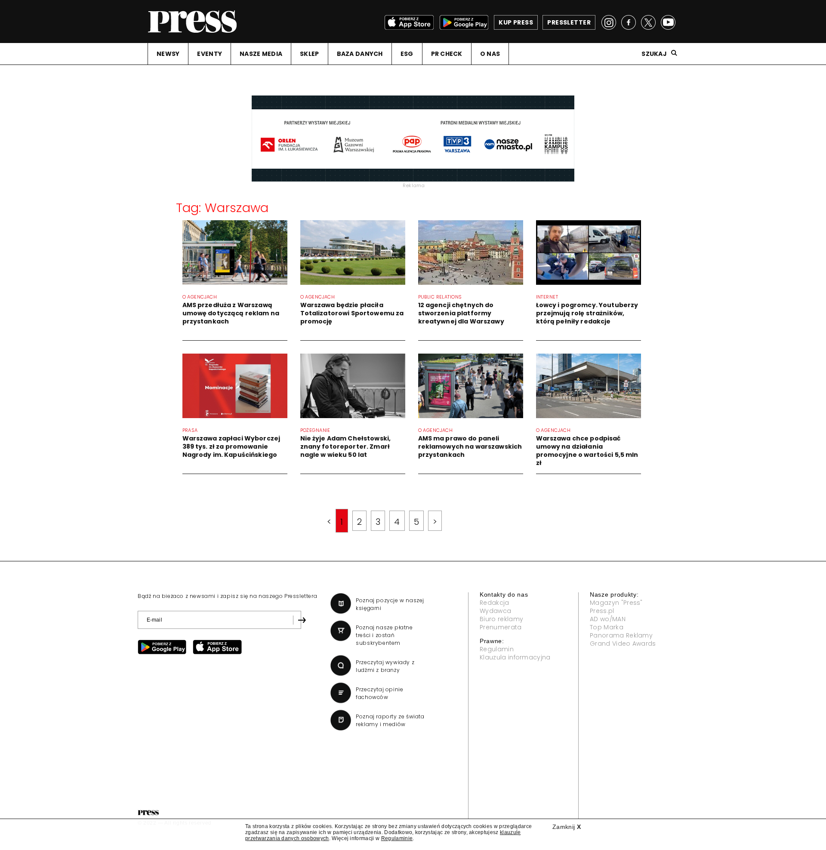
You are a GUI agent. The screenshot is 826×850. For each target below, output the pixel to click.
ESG (407, 53)
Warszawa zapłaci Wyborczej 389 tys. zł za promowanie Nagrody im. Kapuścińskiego (231, 446)
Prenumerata (501, 627)
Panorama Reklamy (621, 635)
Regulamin (497, 649)
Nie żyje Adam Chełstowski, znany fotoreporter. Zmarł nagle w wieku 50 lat (345, 446)
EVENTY (209, 53)
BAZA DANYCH (360, 53)
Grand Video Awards (623, 643)
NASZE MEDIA (261, 53)
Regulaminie (397, 838)
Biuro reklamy (501, 619)
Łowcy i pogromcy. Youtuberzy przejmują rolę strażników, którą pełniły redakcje (587, 313)
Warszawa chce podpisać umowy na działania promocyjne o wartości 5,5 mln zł (587, 450)
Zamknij (566, 826)
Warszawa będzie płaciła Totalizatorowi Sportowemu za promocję (352, 313)
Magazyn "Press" (616, 602)
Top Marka (606, 627)
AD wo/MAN (608, 619)
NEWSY (168, 53)
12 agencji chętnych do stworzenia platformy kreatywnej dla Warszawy (461, 313)
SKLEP (309, 53)
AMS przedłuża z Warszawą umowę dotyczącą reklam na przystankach (231, 313)
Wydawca (495, 611)
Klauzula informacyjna (515, 657)
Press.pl (602, 611)
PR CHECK (446, 53)
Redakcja (494, 602)
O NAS (490, 53)
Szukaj (654, 53)
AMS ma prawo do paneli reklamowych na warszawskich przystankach (470, 446)
